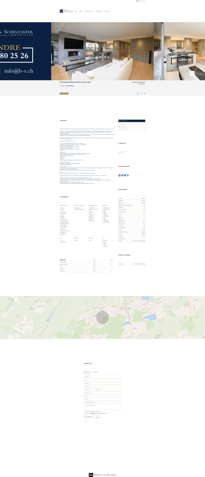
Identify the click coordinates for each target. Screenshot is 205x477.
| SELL (80, 11)
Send (86, 420)
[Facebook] (122, 175)
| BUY (76, 11)
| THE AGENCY (98, 11)
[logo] (66, 11)
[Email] (119, 175)
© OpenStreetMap (200, 337)
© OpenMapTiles (195, 337)
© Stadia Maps (190, 337)
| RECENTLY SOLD (89, 11)
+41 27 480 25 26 (122, 151)
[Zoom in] (203, 332)
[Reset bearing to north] (203, 335)
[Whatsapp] (128, 175)
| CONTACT (107, 11)
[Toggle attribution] (203, 337)
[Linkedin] (125, 175)
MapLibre (186, 337)
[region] (102, 317)
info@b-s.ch (120, 152)
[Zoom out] (203, 333)
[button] (1, 51)
